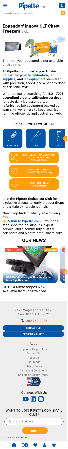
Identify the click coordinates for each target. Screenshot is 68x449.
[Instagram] (41, 399)
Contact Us (33, 353)
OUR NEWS (34, 240)
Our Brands (33, 362)
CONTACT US (33, 328)
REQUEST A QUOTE (33, 334)
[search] (63, 13)
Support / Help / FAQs (33, 349)
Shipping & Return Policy (33, 374)
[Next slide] (65, 138)
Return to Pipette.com (24, 221)
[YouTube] (26, 399)
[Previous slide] (2, 138)
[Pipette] (33, 5)
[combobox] (34, 13)
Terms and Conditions (33, 370)
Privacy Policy (33, 366)
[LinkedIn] (33, 399)
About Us (33, 357)
